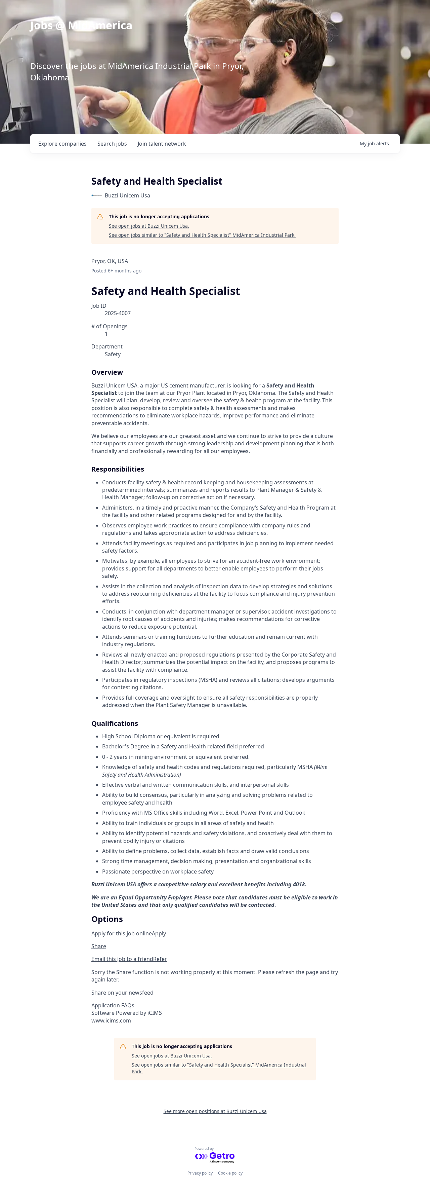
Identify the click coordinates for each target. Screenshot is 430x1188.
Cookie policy (230, 1173)
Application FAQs (112, 1005)
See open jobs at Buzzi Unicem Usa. (149, 226)
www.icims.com (111, 1020)
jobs (112, 143)
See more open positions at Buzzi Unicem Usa (215, 1111)
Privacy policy (200, 1173)
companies (62, 143)
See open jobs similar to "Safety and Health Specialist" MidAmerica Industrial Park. (202, 235)
